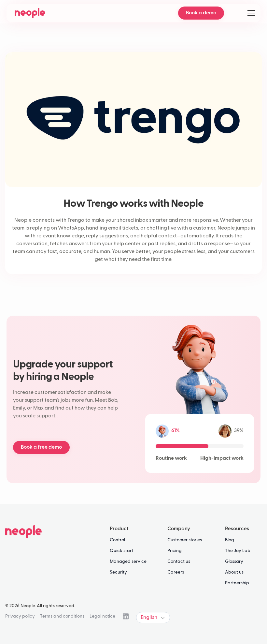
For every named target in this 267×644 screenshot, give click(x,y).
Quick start (121, 550)
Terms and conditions (62, 616)
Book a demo (201, 13)
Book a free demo (41, 447)
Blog (229, 540)
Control (117, 540)
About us (234, 572)
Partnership (237, 583)
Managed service (128, 561)
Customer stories (184, 540)
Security (118, 572)
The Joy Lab (237, 550)
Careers (175, 572)
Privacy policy (20, 616)
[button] (250, 13)
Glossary (234, 561)
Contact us (178, 561)
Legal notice (102, 616)
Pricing (174, 550)
